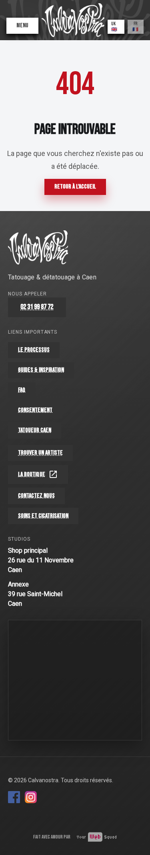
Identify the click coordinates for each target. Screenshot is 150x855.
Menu (22, 25)
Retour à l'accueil (75, 187)
